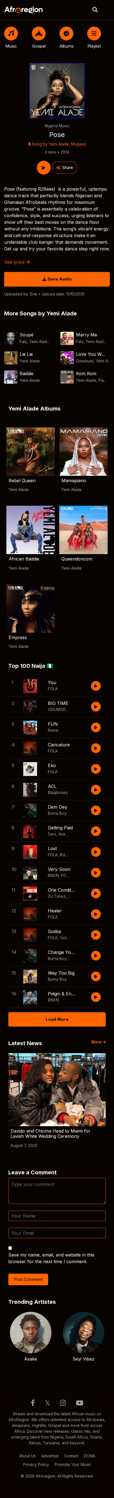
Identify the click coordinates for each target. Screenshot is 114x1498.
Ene (33, 294)
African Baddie (24, 559)
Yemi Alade (59, 144)
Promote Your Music (73, 1464)
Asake (64, 834)
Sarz (52, 834)
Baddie (26, 373)
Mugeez (78, 144)
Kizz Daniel (70, 854)
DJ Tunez (57, 896)
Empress (18, 637)
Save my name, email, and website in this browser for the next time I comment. (51, 1258)
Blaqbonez (58, 792)
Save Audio (59, 279)
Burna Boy (57, 813)
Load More (57, 1019)
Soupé (26, 334)
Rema (53, 730)
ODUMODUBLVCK (64, 709)
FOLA (53, 688)
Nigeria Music (57, 125)
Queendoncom (76, 559)
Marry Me (86, 334)
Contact (71, 1455)
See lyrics (15, 262)
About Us (27, 1455)
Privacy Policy (36, 1464)
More (96, 1042)
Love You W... (90, 354)
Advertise (50, 1455)
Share (67, 167)
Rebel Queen (22, 480)
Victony (67, 937)
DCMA (89, 1455)
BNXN (53, 875)
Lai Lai (26, 354)
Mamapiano (73, 480)
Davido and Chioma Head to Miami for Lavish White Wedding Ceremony (50, 1133)
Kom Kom (86, 373)
